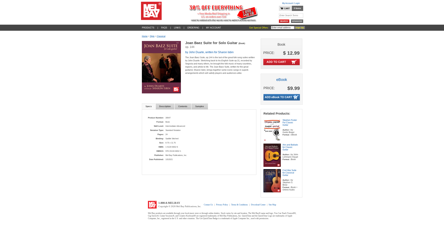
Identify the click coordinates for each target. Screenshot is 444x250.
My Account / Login (291, 3)
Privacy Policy (222, 204)
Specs (149, 106)
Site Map (272, 204)
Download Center (258, 204)
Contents (182, 106)
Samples (199, 106)
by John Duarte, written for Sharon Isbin (209, 52)
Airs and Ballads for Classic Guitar (290, 147)
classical (161, 36)
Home (145, 36)
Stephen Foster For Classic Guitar (290, 122)
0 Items (297, 8)
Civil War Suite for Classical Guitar (289, 172)
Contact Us (208, 204)
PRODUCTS (148, 27)
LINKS (177, 27)
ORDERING (193, 27)
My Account (213, 27)
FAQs (164, 27)
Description (165, 106)
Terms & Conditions (239, 204)
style (152, 36)
